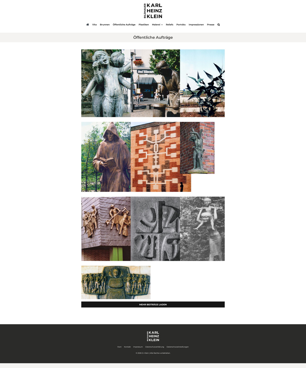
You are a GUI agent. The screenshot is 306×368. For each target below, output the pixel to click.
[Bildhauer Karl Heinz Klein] (153, 4)
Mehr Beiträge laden (153, 304)
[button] (219, 24)
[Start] (87, 24)
